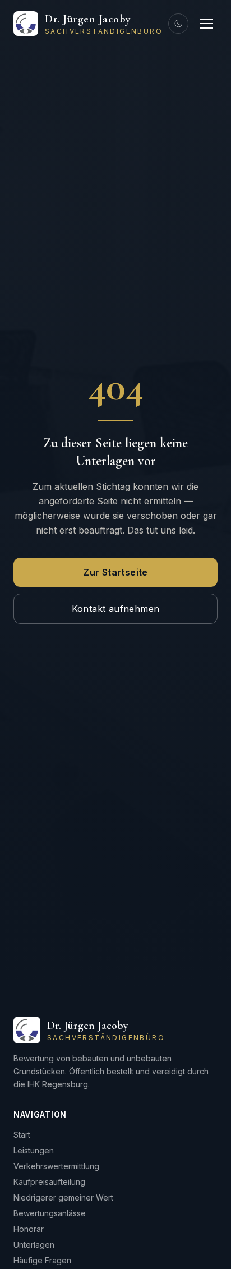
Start (21, 1134)
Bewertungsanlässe (49, 1213)
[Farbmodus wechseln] (178, 23)
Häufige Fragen (42, 1260)
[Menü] (206, 23)
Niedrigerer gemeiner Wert (63, 1197)
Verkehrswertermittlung (56, 1166)
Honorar (28, 1229)
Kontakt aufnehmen (116, 608)
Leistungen (33, 1150)
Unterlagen (33, 1244)
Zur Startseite (115, 572)
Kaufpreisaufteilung (49, 1182)
